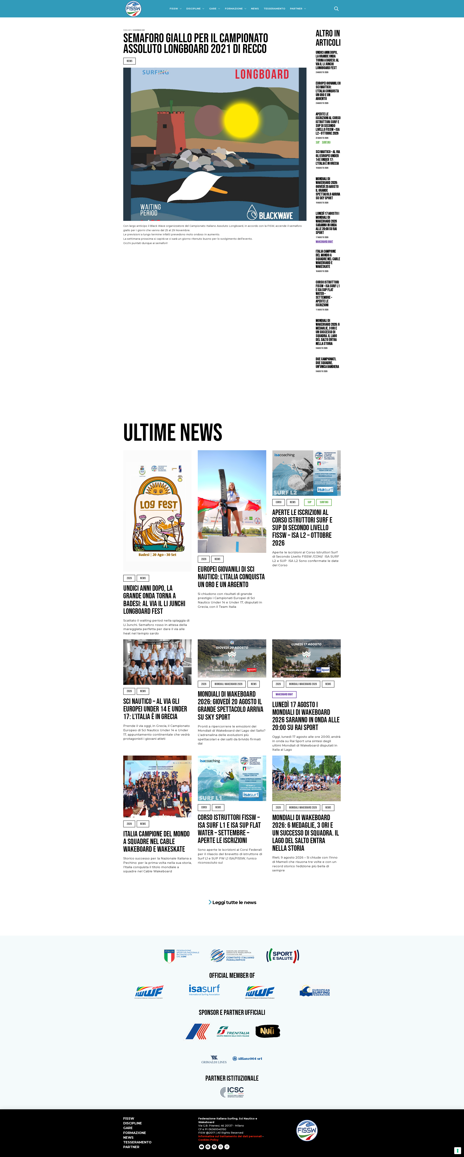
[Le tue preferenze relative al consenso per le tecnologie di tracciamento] (457, 1150)
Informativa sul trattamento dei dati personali (230, 1136)
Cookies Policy (208, 1139)
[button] (336, 8)
